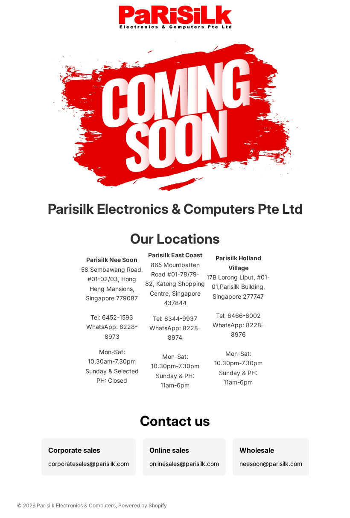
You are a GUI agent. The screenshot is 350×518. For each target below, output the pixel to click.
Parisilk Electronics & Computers (76, 505)
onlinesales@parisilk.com (184, 463)
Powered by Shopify (142, 505)
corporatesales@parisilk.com (88, 463)
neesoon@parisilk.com (270, 463)
